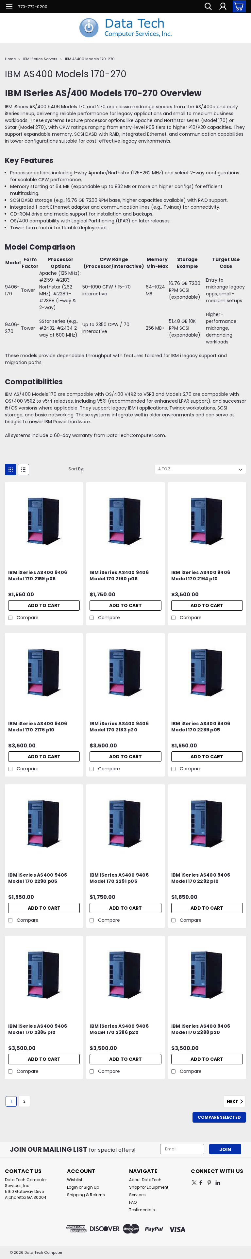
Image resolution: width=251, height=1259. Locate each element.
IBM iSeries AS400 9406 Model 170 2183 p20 (119, 727)
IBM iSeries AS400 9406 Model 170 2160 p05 (119, 575)
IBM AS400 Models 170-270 (90, 58)
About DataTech (145, 1179)
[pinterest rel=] (209, 1182)
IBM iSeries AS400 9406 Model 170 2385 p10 (37, 1029)
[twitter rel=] (194, 1182)
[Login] (223, 6)
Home (10, 58)
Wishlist (74, 1179)
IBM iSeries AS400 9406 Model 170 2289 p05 (200, 727)
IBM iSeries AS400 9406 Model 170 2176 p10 (37, 727)
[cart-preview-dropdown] (237, 6)
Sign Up (91, 1187)
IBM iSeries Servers (40, 58)
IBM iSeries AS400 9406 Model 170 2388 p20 (200, 1029)
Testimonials (142, 1210)
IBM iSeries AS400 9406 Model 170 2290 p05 (37, 878)
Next (233, 1101)
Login (72, 1187)
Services (137, 1195)
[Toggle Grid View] (10, 469)
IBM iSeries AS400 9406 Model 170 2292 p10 (200, 878)
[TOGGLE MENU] (9, 7)
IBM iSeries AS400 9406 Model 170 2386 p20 (119, 1029)
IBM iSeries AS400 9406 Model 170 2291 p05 (119, 878)
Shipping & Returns (86, 1195)
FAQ (133, 1202)
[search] (208, 6)
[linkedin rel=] (217, 1182)
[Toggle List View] (23, 469)
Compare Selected (219, 1117)
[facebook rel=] (200, 1182)
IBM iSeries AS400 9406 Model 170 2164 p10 (200, 575)
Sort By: (76, 469)
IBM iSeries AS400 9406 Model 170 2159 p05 (37, 575)
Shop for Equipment (148, 1187)
